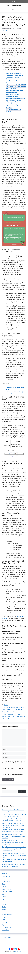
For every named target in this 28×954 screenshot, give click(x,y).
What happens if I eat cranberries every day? (13, 103)
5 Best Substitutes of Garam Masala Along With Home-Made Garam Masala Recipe (14, 855)
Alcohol (4, 873)
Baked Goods (6, 876)
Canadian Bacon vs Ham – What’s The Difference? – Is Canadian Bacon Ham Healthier (13, 836)
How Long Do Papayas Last (14, 393)
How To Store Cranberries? (14, 75)
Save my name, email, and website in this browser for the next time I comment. (14, 763)
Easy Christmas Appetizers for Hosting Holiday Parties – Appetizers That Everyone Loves (14, 849)
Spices (4, 919)
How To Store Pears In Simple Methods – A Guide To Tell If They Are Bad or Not (13, 716)
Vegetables (5, 930)
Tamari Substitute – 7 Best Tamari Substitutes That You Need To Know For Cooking (13, 825)
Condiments (6, 881)
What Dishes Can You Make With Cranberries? (14, 91)
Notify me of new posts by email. (13, 774)
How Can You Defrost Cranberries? (12, 82)
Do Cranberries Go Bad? (13, 73)
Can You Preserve (7, 937)
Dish (3, 894)
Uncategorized (6, 927)
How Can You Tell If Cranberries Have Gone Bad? (16, 87)
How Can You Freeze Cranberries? (12, 78)
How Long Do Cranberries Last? (16, 84)
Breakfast (5, 879)
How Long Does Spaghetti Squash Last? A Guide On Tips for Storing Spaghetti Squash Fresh (13, 709)
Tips (3, 925)
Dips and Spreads (7, 891)
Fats (3, 899)
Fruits (6, 705)
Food (3, 902)
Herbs (4, 909)
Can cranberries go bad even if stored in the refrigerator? (15, 99)
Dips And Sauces (7, 889)
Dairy (3, 884)
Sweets (4, 922)
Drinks (4, 896)
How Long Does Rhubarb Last (15, 391)
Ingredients (5, 912)
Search (4, 788)
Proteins (4, 917)
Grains (4, 907)
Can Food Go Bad (14, 5)
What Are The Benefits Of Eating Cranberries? (14, 95)
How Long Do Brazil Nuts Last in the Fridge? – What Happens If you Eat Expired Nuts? (13, 842)
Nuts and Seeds (7, 914)
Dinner (4, 886)
